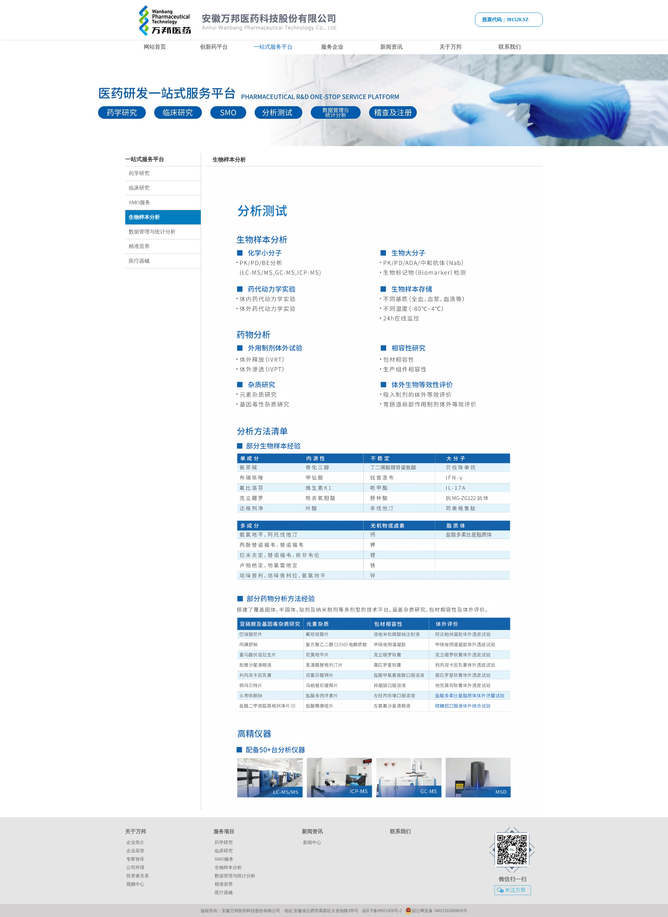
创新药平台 (214, 47)
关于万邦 (450, 47)
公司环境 (135, 867)
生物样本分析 (144, 217)
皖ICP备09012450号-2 (382, 910)
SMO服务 (139, 202)
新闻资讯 (391, 47)
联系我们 (510, 47)
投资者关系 (137, 875)
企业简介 (135, 842)
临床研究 (139, 188)
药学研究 (139, 173)
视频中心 (135, 884)
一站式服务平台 (273, 47)
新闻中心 (312, 842)
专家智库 (135, 859)
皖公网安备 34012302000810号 (439, 910)
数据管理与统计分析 (152, 231)
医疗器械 (139, 261)
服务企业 (332, 47)
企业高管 (135, 850)
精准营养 (139, 246)
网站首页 (155, 47)
